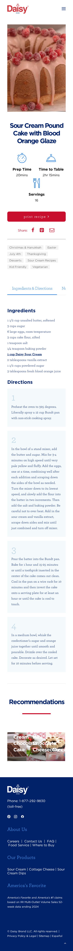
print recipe (35, 216)
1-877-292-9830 (32, 801)
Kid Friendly (17, 266)
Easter (51, 247)
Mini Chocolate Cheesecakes (39, 743)
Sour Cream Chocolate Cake (20, 740)
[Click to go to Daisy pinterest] (8, 817)
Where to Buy (43, 845)
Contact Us (33, 841)
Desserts (15, 260)
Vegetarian (40, 266)
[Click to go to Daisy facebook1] (22, 817)
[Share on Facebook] (33, 231)
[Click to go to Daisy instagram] (15, 817)
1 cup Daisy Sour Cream (24, 354)
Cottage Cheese (41, 869)
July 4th (15, 254)
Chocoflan (58, 750)
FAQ (50, 841)
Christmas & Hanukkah (25, 247)
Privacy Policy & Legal (21, 935)
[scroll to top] (65, 943)
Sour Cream (16, 869)
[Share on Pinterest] (42, 231)
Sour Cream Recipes (42, 260)
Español (57, 935)
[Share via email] (52, 231)
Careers (13, 841)
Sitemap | (45, 935)
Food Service (18, 845)
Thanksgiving (36, 254)
